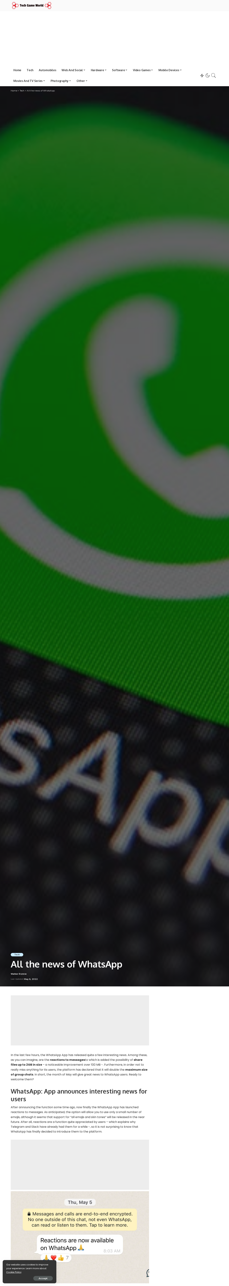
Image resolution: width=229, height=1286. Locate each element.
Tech (17, 954)
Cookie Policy (13, 1272)
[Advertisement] (114, 38)
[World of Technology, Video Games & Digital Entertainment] (32, 5)
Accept (43, 1278)
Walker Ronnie (18, 974)
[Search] (213, 75)
